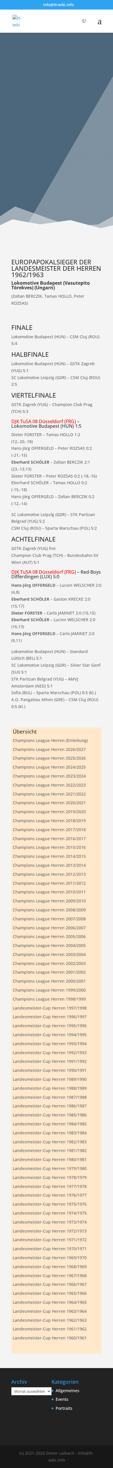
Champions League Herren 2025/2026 (49, 758)
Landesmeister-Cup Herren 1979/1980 (50, 1168)
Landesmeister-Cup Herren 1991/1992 (50, 1061)
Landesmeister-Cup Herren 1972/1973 (50, 1231)
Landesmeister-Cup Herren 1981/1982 (50, 1150)
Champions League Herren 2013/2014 (49, 865)
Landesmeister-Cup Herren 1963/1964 (50, 1311)
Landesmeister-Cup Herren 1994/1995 (50, 1034)
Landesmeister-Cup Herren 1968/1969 (50, 1266)
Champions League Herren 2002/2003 (49, 963)
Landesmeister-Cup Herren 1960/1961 (50, 1338)
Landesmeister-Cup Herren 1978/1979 (50, 1177)
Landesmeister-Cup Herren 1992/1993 (50, 1052)
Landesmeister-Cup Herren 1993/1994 (50, 1043)
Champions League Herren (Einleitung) (50, 740)
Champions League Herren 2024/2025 (49, 767)
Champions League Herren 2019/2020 (49, 811)
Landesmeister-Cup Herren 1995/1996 (50, 1025)
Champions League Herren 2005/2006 (49, 936)
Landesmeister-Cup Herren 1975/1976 (50, 1204)
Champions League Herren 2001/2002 (49, 972)
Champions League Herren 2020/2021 (49, 802)
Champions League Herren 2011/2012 (49, 883)
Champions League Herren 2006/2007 (49, 927)
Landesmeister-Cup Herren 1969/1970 (50, 1257)
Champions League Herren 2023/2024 (49, 776)
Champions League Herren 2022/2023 (49, 785)
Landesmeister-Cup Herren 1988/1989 (50, 1088)
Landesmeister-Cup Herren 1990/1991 (50, 1070)
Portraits (64, 1408)
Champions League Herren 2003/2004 (49, 954)
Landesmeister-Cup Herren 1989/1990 (50, 1079)
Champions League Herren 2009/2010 (49, 901)
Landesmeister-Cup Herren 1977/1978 (50, 1186)
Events (62, 1399)
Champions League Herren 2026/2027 (49, 749)
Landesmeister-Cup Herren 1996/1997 (50, 1016)
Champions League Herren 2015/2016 (49, 847)
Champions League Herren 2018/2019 (49, 820)
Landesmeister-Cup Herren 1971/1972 (50, 1239)
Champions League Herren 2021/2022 (49, 794)
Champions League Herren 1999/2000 (49, 990)
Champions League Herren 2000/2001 (49, 981)
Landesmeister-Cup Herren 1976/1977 (50, 1195)
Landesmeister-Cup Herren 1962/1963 (50, 1320)
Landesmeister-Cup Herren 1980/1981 (50, 1159)
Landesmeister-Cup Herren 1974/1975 (50, 1213)
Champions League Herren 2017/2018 (49, 829)
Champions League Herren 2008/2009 (49, 910)
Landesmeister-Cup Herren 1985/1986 (50, 1115)
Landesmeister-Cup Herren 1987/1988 (50, 1097)
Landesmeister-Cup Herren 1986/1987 (50, 1106)
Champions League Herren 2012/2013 (49, 874)
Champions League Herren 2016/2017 (49, 838)
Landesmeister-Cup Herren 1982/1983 (50, 1142)
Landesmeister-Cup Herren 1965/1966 (50, 1293)
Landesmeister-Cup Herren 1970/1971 (50, 1248)
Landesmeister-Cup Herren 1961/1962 (50, 1329)
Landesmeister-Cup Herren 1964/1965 (50, 1302)
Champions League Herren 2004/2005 (49, 945)
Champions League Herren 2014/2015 (49, 856)
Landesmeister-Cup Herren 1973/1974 (50, 1222)
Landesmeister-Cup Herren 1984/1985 (50, 1124)
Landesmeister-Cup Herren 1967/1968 (50, 1275)
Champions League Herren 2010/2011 (49, 892)
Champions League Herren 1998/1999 (49, 999)
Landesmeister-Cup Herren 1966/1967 (50, 1284)
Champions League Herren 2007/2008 (49, 919)
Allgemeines (67, 1390)
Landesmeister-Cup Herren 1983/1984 (50, 1133)
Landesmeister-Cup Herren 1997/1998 (50, 1008)
